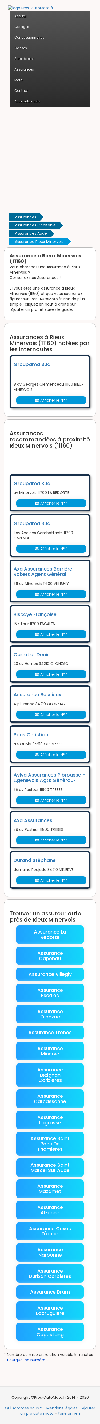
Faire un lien (69, 1413)
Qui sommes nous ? (23, 1408)
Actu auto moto (27, 101)
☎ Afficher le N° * (51, 400)
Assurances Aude (31, 233)
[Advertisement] (50, 159)
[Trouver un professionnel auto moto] (30, 5)
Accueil (20, 16)
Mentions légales (62, 1408)
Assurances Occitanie (35, 225)
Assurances (25, 217)
